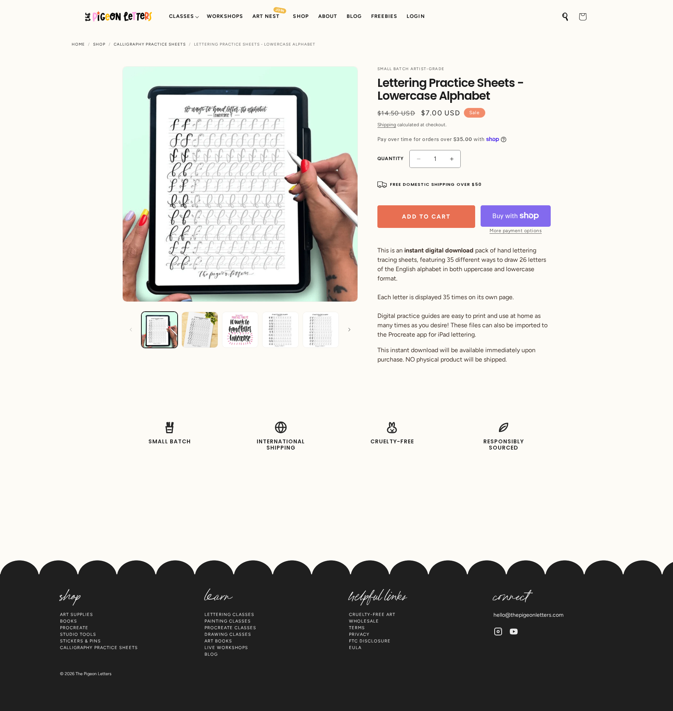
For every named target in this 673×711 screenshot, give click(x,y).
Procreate (74, 628)
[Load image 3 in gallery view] (240, 330)
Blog (211, 654)
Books (68, 621)
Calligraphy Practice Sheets (150, 44)
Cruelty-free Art (372, 614)
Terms (357, 628)
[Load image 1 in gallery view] (159, 330)
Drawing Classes (227, 634)
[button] (183, 17)
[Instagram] (498, 631)
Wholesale (364, 621)
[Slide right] (349, 329)
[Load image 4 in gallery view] (280, 330)
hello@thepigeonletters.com (528, 615)
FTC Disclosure (370, 641)
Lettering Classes (229, 614)
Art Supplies (76, 614)
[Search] (565, 16)
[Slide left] (130, 329)
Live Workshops (226, 648)
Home (78, 44)
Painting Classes (227, 621)
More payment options (516, 230)
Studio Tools (78, 634)
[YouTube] (513, 631)
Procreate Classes (230, 628)
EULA (355, 648)
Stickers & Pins (80, 641)
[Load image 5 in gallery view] (321, 330)
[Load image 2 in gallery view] (199, 330)
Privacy (359, 634)
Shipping (386, 124)
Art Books (218, 641)
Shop (99, 44)
